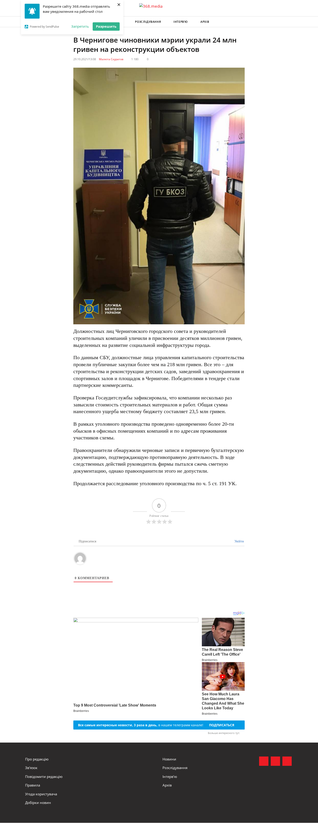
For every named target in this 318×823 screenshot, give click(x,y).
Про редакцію (36, 759)
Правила (32, 785)
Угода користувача (41, 794)
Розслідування (148, 22)
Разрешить (106, 26)
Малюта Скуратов (111, 59)
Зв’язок (31, 767)
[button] (288, 22)
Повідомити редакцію (43, 776)
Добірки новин (38, 802)
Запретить (80, 26)
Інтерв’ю (180, 22)
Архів (204, 22)
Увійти (238, 541)
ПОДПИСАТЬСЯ (221, 725)
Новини (169, 759)
